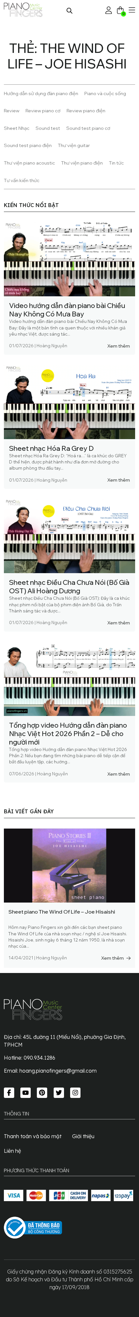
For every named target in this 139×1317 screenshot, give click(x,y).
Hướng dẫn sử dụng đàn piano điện (41, 93)
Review (11, 110)
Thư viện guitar (74, 145)
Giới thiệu (83, 1136)
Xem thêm (118, 346)
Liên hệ (12, 1151)
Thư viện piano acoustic (29, 163)
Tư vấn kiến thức (21, 180)
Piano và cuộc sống (105, 93)
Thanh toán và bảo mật (32, 1136)
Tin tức (116, 163)
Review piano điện (86, 110)
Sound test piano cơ (88, 128)
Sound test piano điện (28, 145)
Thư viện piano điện (82, 163)
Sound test (48, 128)
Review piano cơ (43, 110)
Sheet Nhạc (16, 128)
